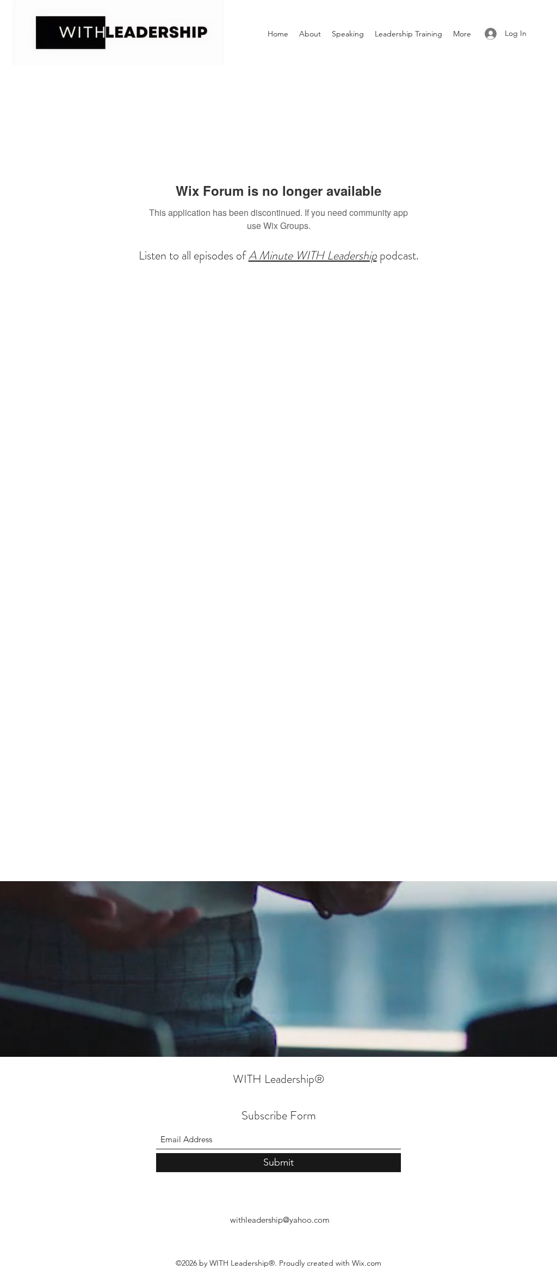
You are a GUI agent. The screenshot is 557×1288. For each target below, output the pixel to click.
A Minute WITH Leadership (313, 255)
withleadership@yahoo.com (280, 1220)
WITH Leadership (273, 1078)
